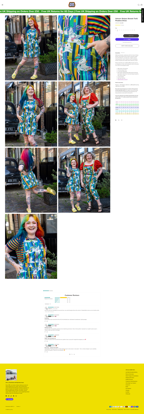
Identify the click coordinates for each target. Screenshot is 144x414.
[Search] (138, 5)
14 (121, 30)
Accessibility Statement (134, 409)
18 (125, 30)
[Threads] (18, 409)
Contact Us (128, 385)
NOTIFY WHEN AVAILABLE (127, 45)
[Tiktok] (14, 409)
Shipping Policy (120, 409)
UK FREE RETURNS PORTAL (131, 372)
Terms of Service (126, 409)
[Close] (25, 389)
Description (117, 52)
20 (128, 30)
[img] (51, 307)
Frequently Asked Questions (131, 381)
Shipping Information (130, 377)
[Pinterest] (16, 409)
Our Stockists (128, 388)
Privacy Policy (108, 409)
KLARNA (127, 392)
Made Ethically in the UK (122, 79)
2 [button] (71, 354)
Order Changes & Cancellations (132, 376)
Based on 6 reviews (49, 298)
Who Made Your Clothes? (131, 383)
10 (117, 30)
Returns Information (130, 374)
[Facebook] (9, 409)
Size (116, 28)
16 (123, 30)
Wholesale (128, 394)
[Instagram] (11, 409)
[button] (46, 290)
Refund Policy (114, 409)
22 (130, 30)
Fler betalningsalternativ (127, 42)
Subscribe (14, 406)
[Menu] (2, 5)
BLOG (127, 386)
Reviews (123, 52)
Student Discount (129, 379)
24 (132, 30)
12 (119, 30)
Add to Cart (131, 35)
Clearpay (127, 390)
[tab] (118, 52)
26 (134, 30)
